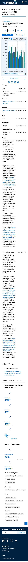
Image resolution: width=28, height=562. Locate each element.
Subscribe (22, 532)
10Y (13, 30)
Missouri (7, 479)
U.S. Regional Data (10, 482)
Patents (7, 504)
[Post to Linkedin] (18, 82)
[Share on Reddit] (15, 82)
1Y (5, 30)
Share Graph (13, 78)
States (13, 479)
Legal (3, 555)
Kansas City (20, 500)
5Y (9, 30)
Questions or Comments (8, 548)
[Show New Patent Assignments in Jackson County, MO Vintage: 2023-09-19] (19, 38)
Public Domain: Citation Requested (14, 513)
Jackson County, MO (10, 476)
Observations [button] (7, 21)
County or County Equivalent (12, 507)
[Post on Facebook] (12, 82)
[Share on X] (9, 82)
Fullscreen (21, 74)
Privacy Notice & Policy (8, 558)
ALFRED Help (5, 551)
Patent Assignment (10, 500)
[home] (9, 2)
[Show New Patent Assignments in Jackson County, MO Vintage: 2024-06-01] (19, 39)
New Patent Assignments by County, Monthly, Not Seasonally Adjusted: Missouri (13, 373)
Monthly (7, 510)
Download (19, 35)
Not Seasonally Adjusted (11, 520)
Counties (20, 476)
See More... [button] (14, 438)
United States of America (11, 517)
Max (18, 30)
